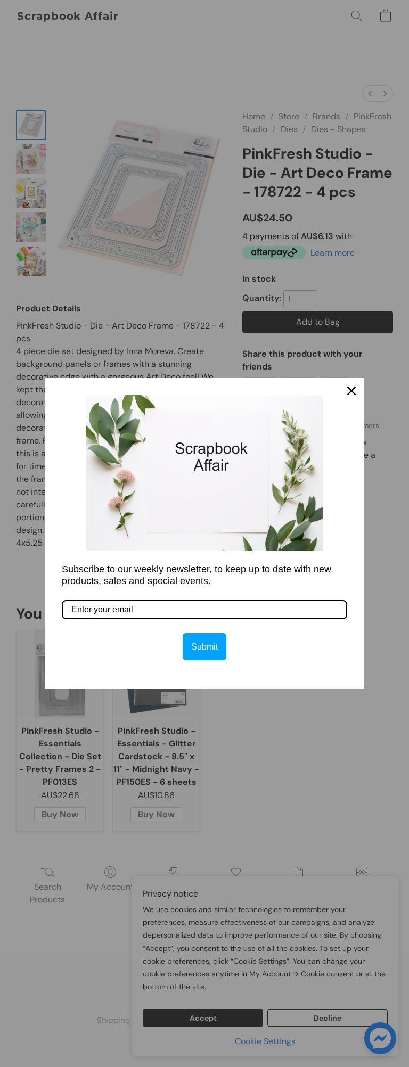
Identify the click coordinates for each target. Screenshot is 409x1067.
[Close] (351, 391)
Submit (204, 646)
